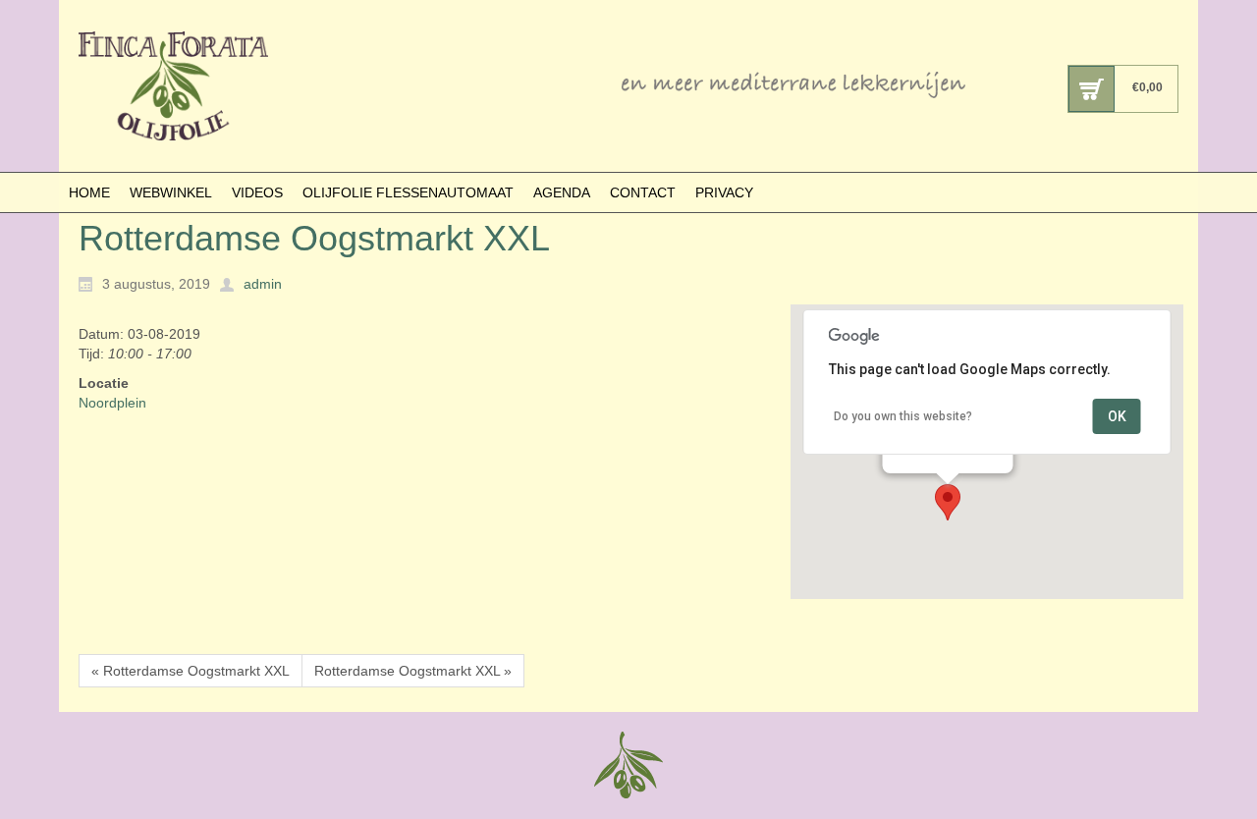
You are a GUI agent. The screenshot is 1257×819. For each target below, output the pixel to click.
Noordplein (112, 402)
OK (1117, 416)
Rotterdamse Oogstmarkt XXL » (413, 671)
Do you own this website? (903, 416)
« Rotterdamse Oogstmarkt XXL (190, 671)
